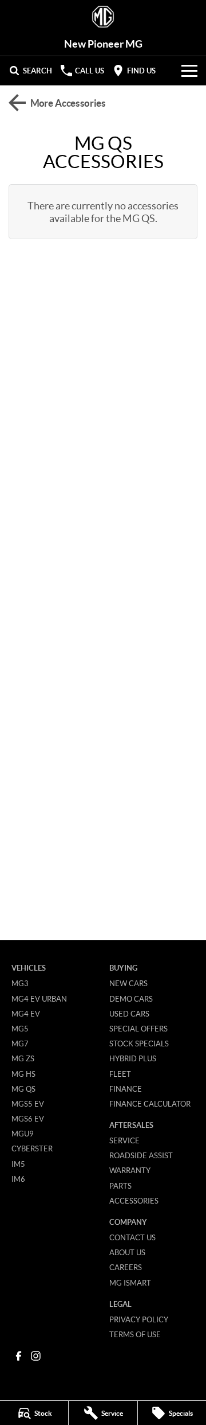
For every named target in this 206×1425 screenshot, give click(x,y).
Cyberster (32, 1148)
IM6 (18, 1178)
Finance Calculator (150, 1103)
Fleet (120, 1074)
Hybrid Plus (132, 1058)
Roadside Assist (141, 1155)
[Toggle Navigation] (189, 70)
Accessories (134, 1200)
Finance (125, 1088)
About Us (127, 1252)
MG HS (23, 1074)
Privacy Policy (138, 1319)
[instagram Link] (36, 1356)
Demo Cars (131, 998)
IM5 (18, 1164)
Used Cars (129, 1013)
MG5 (20, 1028)
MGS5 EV (27, 1103)
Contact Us (132, 1237)
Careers (125, 1267)
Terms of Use (135, 1334)
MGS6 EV (27, 1118)
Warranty (129, 1170)
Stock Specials (139, 1043)
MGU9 (22, 1133)
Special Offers (138, 1028)
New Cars (128, 983)
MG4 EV (25, 1013)
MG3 (20, 983)
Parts (120, 1185)
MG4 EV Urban (39, 998)
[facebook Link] (18, 1356)
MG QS (23, 1088)
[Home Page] (103, 17)
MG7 (20, 1043)
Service (124, 1140)
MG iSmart (130, 1282)
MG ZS (22, 1058)
